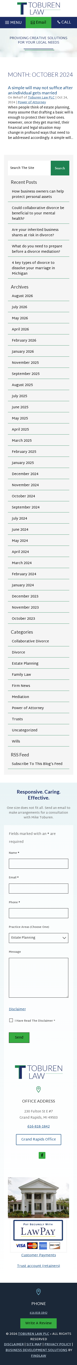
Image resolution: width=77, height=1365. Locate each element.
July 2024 (19, 518)
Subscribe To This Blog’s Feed (37, 764)
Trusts (17, 719)
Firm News (21, 686)
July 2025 (19, 396)
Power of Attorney (32, 103)
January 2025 (23, 463)
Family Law (21, 675)
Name (14, 853)
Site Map (34, 1345)
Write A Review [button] (38, 1323)
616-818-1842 (38, 1126)
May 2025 (20, 418)
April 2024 (20, 552)
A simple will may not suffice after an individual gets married (40, 90)
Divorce (18, 652)
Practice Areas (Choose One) (29, 927)
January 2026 (23, 352)
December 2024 (25, 474)
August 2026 (22, 296)
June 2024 (20, 530)
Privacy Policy (57, 1345)
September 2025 (25, 374)
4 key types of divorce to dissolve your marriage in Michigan (33, 268)
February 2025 (24, 452)
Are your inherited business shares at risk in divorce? (35, 233)
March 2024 (22, 563)
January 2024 (23, 585)
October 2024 (23, 496)
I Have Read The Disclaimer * (35, 1020)
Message (15, 952)
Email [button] (41, 22)
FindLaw (38, 1356)
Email (14, 877)
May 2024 (20, 541)
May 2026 (20, 318)
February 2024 (24, 574)
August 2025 (22, 385)
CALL (66, 22)
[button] (13, 21)
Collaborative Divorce (30, 641)
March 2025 (22, 441)
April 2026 (20, 329)
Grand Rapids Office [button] (38, 1139)
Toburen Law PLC (41, 98)
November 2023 (25, 607)
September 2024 (26, 507)
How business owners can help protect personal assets (38, 194)
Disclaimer (17, 1009)
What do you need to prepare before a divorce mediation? (37, 249)
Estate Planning (25, 663)
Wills (16, 741)
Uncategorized (24, 730)
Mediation (20, 697)
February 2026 (24, 340)
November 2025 (25, 363)
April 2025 (20, 429)
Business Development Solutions (36, 1350)
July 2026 (19, 307)
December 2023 (25, 596)
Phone (14, 902)
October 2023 (23, 619)
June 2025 (20, 407)
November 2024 (25, 485)
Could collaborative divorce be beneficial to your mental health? (38, 213)
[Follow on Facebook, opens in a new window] (42, 1155)
